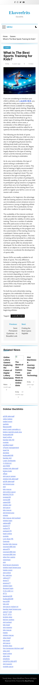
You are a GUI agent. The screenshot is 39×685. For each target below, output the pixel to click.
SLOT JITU (7, 614)
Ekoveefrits (19, 12)
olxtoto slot (7, 505)
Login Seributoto (9, 461)
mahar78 (6, 528)
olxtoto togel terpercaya (12, 567)
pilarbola (6, 659)
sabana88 (7, 523)
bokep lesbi (7, 471)
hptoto (5, 633)
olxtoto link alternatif (10, 468)
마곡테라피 (7, 463)
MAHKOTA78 (8, 494)
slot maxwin (7, 627)
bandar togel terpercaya (12, 609)
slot (4, 487)
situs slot (6, 651)
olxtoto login (7, 521)
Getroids (6, 541)
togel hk (6, 450)
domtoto (6, 453)
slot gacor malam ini (10, 607)
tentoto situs (7, 617)
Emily (7, 64)
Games (7, 47)
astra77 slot (7, 612)
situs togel (7, 638)
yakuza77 (6, 578)
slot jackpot (16, 518)
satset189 (6, 502)
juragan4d (7, 497)
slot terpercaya (8, 484)
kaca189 (6, 601)
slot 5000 (6, 466)
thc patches (7, 575)
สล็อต (5, 474)
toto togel (6, 625)
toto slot (6, 604)
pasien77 (6, 526)
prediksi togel (8, 445)
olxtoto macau (8, 635)
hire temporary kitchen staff (13, 648)
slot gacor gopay (9, 476)
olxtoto (5, 515)
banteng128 (7, 596)
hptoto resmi (7, 570)
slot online (7, 573)
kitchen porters (8, 620)
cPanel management (11, 448)
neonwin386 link (9, 547)
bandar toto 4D (8, 440)
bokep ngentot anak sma (12, 432)
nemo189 (6, 500)
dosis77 (6, 580)
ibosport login (8, 588)
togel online (7, 437)
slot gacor (6, 508)
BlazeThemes (29, 681)
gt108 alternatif (8, 416)
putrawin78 (7, 531)
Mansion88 (7, 427)
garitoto (6, 424)
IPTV (5, 594)
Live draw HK (8, 539)
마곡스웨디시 (8, 591)
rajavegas (7, 560)
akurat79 (6, 549)
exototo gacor (8, 667)
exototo (6, 442)
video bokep (7, 419)
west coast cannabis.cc (12, 429)
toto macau (7, 489)
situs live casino (9, 557)
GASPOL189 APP (10, 661)
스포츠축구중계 (18, 316)
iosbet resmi (7, 421)
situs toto (6, 656)
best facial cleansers (11, 565)
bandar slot (7, 458)
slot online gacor (9, 492)
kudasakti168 (8, 435)
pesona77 (7, 583)
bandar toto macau (10, 544)
